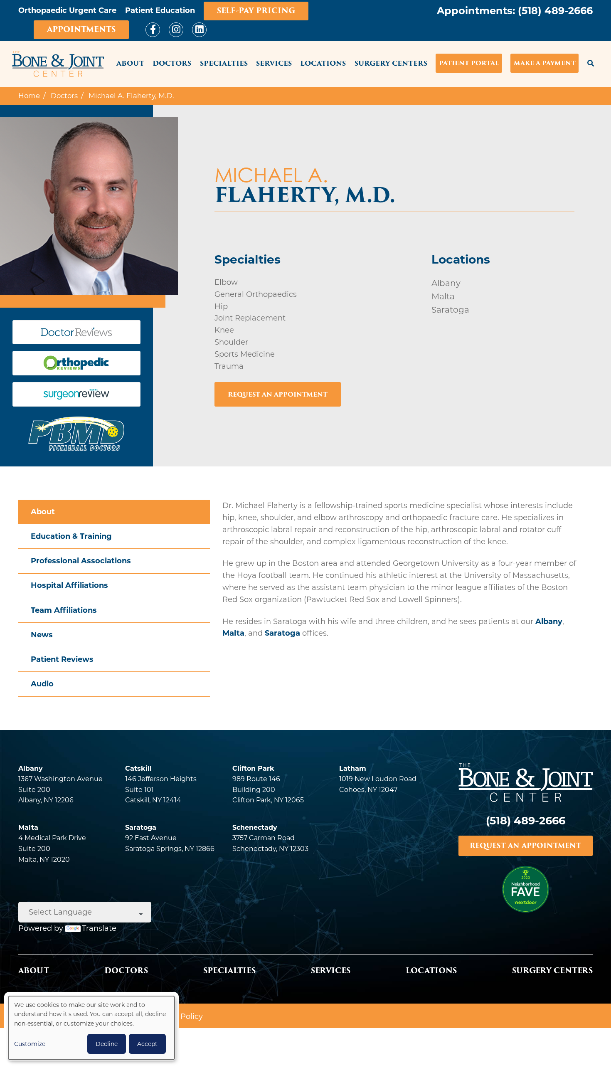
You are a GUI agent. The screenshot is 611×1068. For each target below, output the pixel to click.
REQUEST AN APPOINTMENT (525, 845)
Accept (147, 1044)
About (130, 63)
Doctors (172, 63)
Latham (352, 768)
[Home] (57, 64)
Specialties (224, 63)
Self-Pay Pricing (256, 11)
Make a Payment (545, 63)
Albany (548, 621)
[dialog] (91, 1028)
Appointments (81, 29)
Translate (99, 928)
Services (274, 63)
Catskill (138, 768)
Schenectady (254, 827)
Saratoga (282, 633)
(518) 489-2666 (555, 11)
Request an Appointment (278, 394)
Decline (107, 1044)
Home (29, 95)
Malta (233, 633)
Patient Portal (469, 63)
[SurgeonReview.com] (76, 397)
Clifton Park (253, 768)
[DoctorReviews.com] (76, 335)
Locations (323, 63)
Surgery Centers (391, 63)
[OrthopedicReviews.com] (76, 366)
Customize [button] (29, 1044)
